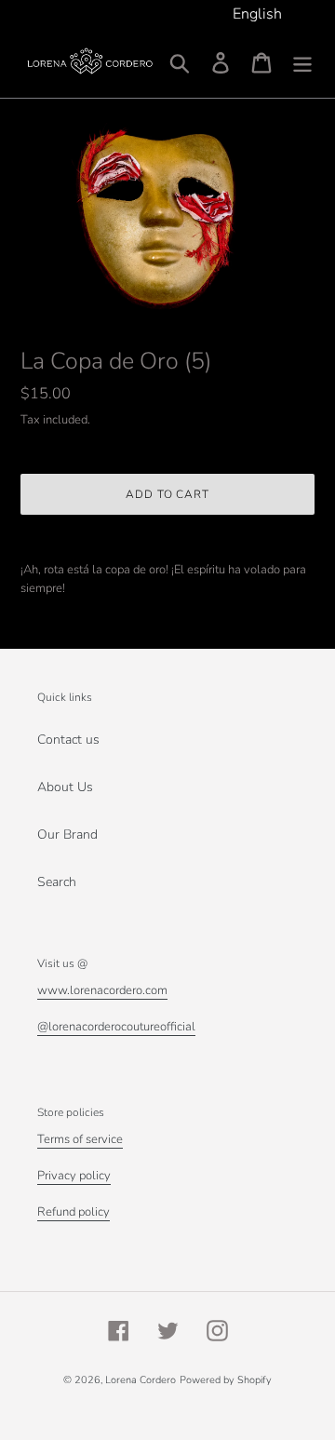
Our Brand (67, 834)
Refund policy (73, 1212)
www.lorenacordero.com (102, 990)
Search (56, 882)
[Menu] (302, 63)
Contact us (68, 739)
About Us (65, 787)
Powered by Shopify (226, 1380)
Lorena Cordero (140, 1380)
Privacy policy (74, 1175)
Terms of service (80, 1139)
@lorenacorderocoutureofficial (116, 1026)
